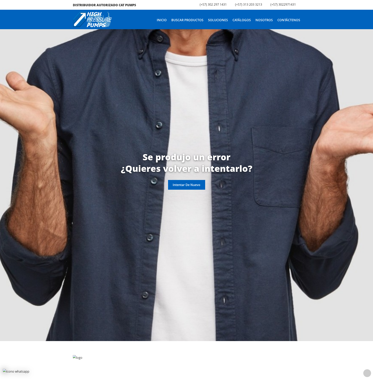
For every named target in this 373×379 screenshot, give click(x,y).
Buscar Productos (187, 20)
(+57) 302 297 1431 (213, 4)
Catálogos (242, 20)
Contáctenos (288, 20)
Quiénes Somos (150, 374)
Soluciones (218, 20)
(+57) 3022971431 (283, 4)
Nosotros (264, 20)
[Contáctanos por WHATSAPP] (16, 371)
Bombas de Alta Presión (215, 374)
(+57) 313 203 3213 (248, 4)
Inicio (162, 20)
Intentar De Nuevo (186, 185)
